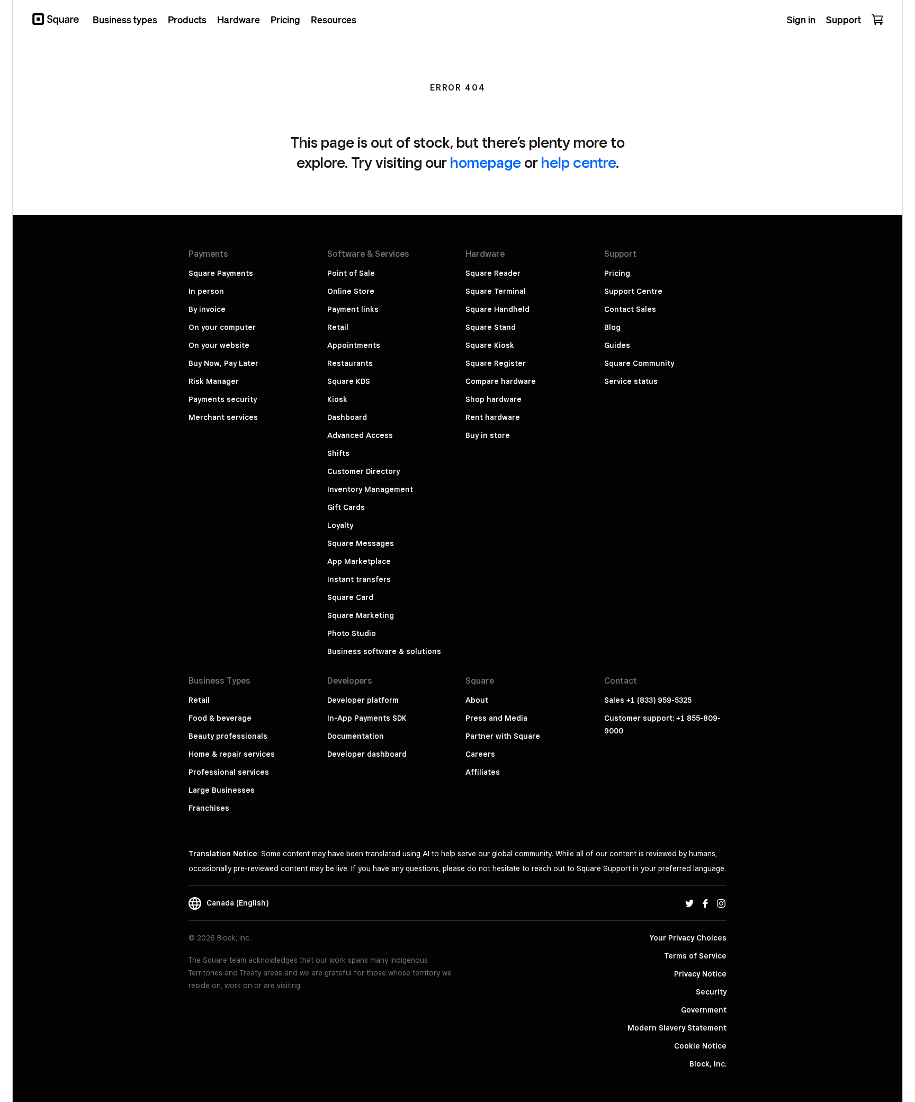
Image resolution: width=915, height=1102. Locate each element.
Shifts (338, 453)
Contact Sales (630, 309)
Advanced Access (360, 435)
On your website (219, 345)
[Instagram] (721, 903)
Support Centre (633, 291)
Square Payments (221, 273)
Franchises (209, 808)
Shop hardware (493, 399)
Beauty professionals (228, 736)
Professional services (229, 772)
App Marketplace (359, 561)
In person (206, 291)
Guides (617, 345)
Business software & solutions (384, 651)
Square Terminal (495, 291)
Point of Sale (351, 273)
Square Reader (493, 273)
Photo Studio (351, 633)
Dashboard (347, 417)
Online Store (350, 291)
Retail (337, 327)
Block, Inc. (707, 1064)
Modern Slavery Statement (676, 1028)
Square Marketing (360, 615)
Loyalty (340, 525)
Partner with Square (502, 736)
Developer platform (363, 700)
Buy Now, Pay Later (223, 363)
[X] (689, 903)
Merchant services (223, 417)
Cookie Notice (700, 1046)
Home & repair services (232, 754)
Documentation (355, 736)
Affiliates (482, 772)
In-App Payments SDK (367, 718)
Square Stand (490, 327)
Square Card (350, 597)
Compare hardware (500, 381)
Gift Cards (346, 507)
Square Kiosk (489, 345)
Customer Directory (363, 471)
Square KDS (348, 381)
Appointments (353, 345)
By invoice (207, 309)
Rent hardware (492, 417)
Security (711, 992)
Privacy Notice (700, 974)
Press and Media (496, 718)
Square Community (639, 363)
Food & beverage (220, 718)
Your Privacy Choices (688, 938)
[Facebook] (705, 903)
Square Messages (360, 543)
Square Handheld (497, 309)
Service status (631, 381)
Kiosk (337, 399)
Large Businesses (222, 790)
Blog (612, 327)
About (476, 700)
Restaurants (350, 363)
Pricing (617, 273)
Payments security (223, 399)
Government (703, 1010)
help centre (578, 162)
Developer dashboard (367, 754)
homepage (485, 162)
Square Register (495, 363)
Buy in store (487, 435)
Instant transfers (359, 579)
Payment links (353, 309)
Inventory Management (370, 489)
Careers (480, 754)
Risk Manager (214, 381)
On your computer (222, 327)
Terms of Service (695, 956)
